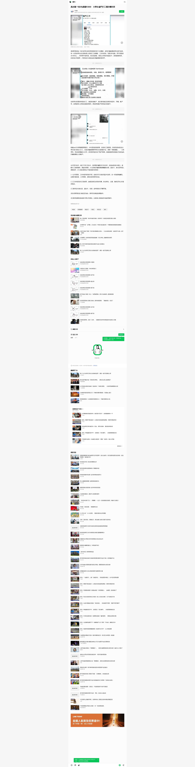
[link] (75, 765)
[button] (71, 765)
